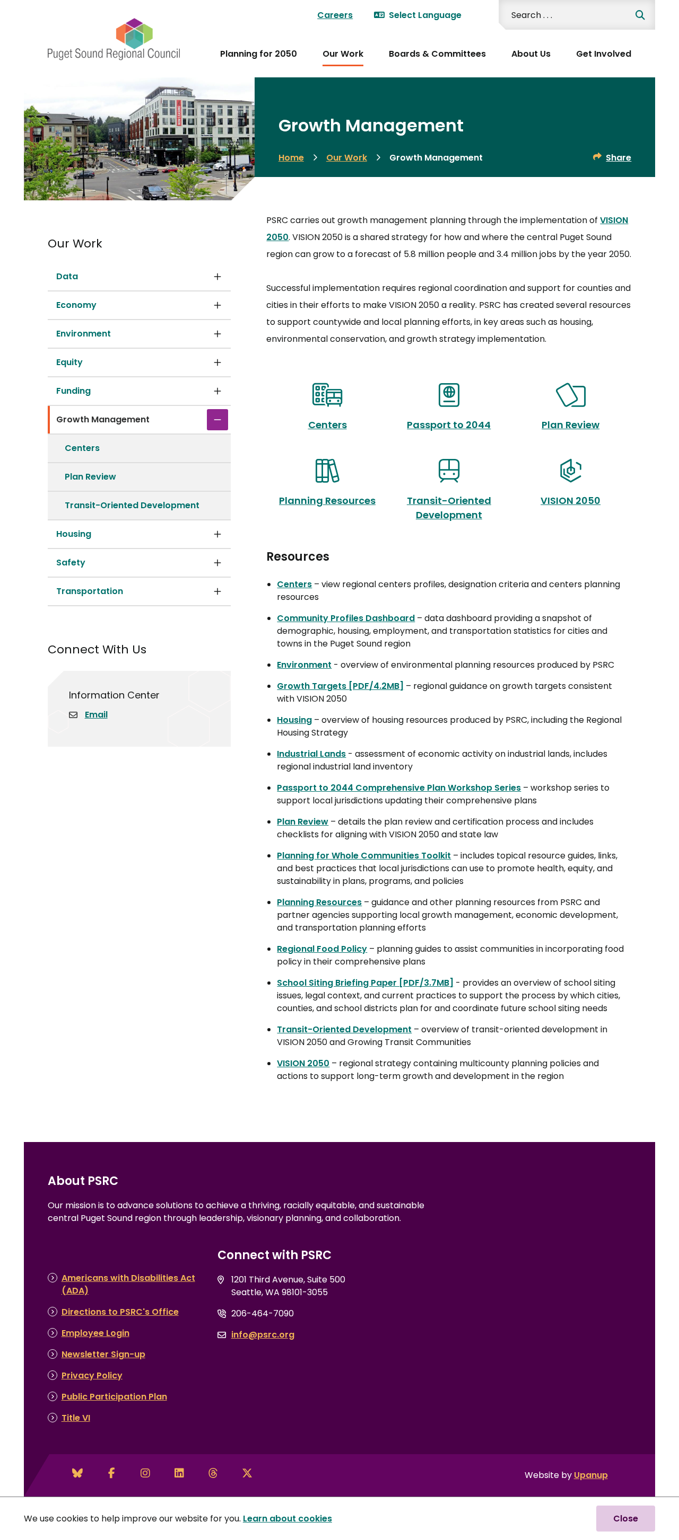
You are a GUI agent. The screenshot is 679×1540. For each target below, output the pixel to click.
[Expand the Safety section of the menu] (217, 562)
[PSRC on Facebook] (111, 1473)
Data (67, 276)
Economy (76, 305)
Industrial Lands (311, 754)
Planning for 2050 (258, 54)
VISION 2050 (303, 1063)
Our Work (343, 54)
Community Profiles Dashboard (346, 618)
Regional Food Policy (322, 949)
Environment (83, 334)
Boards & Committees (437, 54)
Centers (82, 448)
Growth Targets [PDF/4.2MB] (340, 686)
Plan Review (90, 477)
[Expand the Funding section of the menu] (217, 391)
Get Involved (603, 54)
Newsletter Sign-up (103, 1354)
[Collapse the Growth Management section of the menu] (217, 419)
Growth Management (103, 419)
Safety (70, 562)
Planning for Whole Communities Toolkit (364, 855)
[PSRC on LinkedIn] (179, 1473)
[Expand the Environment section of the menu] (217, 333)
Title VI (76, 1418)
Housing (73, 534)
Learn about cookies (287, 1518)
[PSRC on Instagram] (145, 1473)
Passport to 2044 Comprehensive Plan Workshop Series (399, 788)
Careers (335, 15)
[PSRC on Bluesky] (77, 1473)
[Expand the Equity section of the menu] (217, 362)
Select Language (425, 15)
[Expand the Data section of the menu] (217, 276)
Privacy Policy (92, 1375)
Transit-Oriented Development (132, 505)
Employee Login (95, 1333)
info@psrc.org (262, 1335)
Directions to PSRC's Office (120, 1312)
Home (291, 158)
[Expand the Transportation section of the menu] (217, 591)
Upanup (591, 1475)
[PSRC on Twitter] (247, 1473)
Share (618, 158)
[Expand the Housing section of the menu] (217, 534)
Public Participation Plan (114, 1397)
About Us (531, 54)
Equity (69, 362)
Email (96, 715)
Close (625, 1518)
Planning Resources (319, 902)
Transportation (89, 591)
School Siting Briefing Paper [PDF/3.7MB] (365, 983)
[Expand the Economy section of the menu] (217, 305)
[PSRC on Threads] (213, 1473)
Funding (73, 391)
